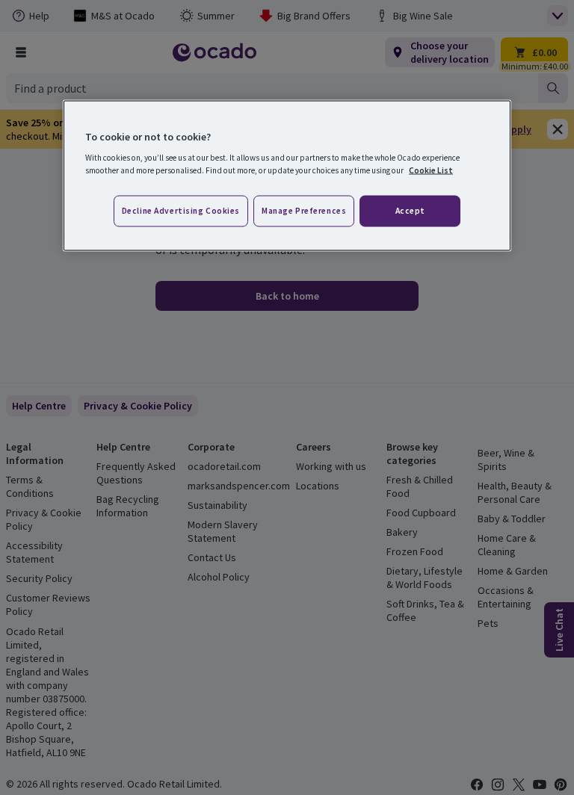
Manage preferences (304, 210)
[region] (287, 175)
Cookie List (431, 170)
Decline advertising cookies (181, 210)
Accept (410, 210)
